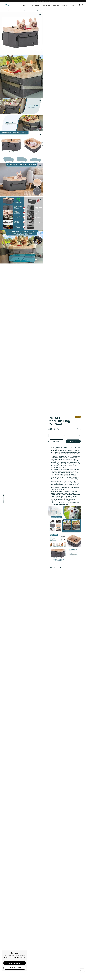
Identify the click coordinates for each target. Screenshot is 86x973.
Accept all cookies (14, 963)
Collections (11, 10)
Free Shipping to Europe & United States (43, 1)
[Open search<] (79, 5)
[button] (79, 435)
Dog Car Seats (20, 10)
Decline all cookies (15, 967)
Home (4, 10)
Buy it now (73, 441)
